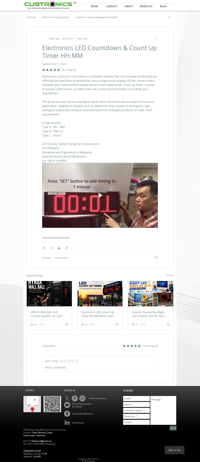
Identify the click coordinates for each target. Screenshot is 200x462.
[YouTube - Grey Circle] (67, 405)
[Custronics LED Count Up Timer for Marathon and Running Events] (100, 293)
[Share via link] (66, 248)
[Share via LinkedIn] (59, 248)
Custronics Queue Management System (97, 17)
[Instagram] (82, 398)
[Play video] (100, 195)
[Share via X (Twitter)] (51, 248)
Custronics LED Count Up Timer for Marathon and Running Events (97, 314)
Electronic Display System (56, 17)
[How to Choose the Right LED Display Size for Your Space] (150, 293)
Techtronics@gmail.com (42, 441)
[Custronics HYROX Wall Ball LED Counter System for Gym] (49, 293)
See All (169, 275)
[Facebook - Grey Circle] (67, 414)
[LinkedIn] (67, 423)
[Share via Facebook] (43, 248)
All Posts (31, 17)
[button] (129, 6)
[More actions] (156, 38)
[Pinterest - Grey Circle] (75, 398)
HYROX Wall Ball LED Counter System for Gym (46, 314)
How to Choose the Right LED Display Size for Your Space (148, 314)
